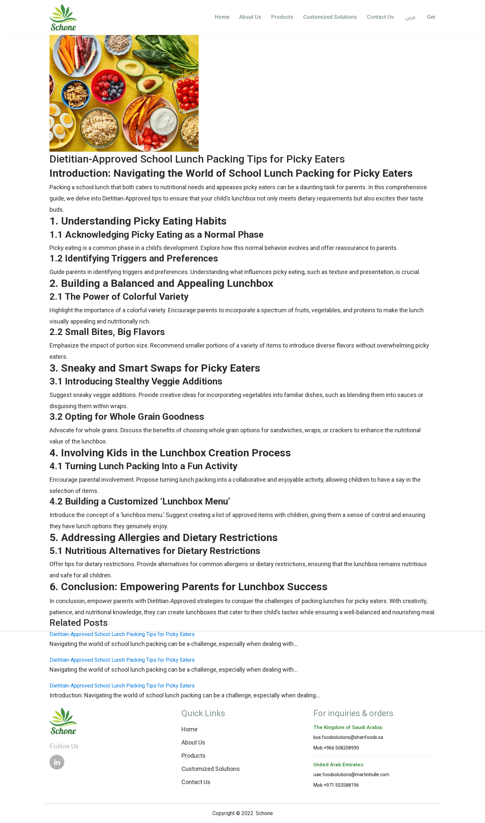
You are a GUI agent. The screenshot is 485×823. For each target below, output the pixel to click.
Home (222, 17)
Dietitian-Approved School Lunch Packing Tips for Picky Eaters (122, 634)
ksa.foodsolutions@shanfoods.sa (348, 737)
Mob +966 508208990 (336, 747)
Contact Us (380, 17)
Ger (431, 17)
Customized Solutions (330, 17)
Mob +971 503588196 (336, 785)
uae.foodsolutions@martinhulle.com (351, 774)
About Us (250, 17)
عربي (410, 17)
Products (282, 17)
